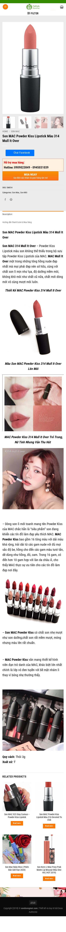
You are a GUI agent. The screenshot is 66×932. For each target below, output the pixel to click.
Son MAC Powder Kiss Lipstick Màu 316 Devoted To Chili (49, 817)
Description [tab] (7, 214)
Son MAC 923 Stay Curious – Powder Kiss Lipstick (17, 815)
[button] (5, 6)
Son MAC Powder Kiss (19, 632)
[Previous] (8, 68)
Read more (17, 823)
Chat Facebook (22, 152)
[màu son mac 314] (33, 478)
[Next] (58, 68)
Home (5, 131)
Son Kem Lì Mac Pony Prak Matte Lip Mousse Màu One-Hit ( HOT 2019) (49, 870)
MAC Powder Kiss (16, 660)
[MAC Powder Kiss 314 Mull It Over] (33, 403)
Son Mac (15, 131)
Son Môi (23, 192)
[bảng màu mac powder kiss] (33, 601)
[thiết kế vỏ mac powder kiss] (33, 720)
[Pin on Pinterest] (11, 199)
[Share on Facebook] (5, 199)
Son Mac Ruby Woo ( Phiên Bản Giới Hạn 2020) (17, 868)
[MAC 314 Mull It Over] (33, 327)
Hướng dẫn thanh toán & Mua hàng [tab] (17, 222)
